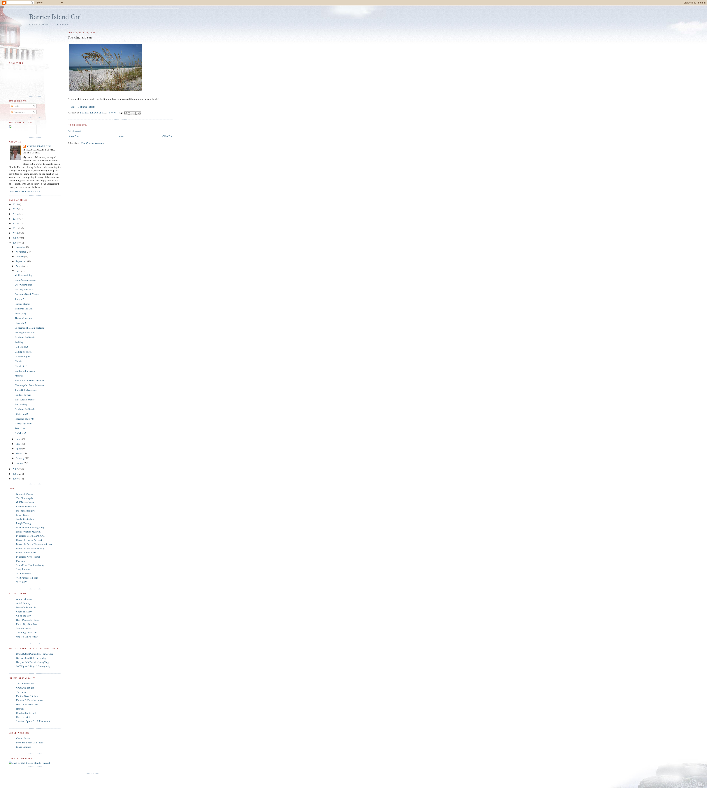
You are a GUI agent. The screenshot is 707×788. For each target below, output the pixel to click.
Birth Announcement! (25, 279)
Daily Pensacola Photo (27, 619)
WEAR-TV (21, 582)
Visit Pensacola (23, 573)
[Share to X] (132, 113)
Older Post (167, 136)
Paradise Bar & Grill (26, 713)
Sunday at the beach (25, 370)
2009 (15, 237)
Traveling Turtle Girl (26, 632)
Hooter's (20, 708)
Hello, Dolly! (21, 347)
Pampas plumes (22, 303)
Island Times (22, 514)
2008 (15, 242)
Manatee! (19, 375)
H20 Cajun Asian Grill (27, 704)
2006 (15, 473)
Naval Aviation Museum (28, 531)
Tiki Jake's (20, 428)
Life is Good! (21, 414)
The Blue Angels (24, 498)
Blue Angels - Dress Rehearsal (30, 385)
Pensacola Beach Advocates (30, 540)
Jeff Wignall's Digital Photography (33, 666)
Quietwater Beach (23, 284)
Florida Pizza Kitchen (27, 696)
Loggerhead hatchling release (29, 327)
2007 (15, 469)
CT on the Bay (23, 615)
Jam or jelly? (21, 313)
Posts (16, 106)
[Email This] (125, 113)
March (19, 453)
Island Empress (23, 746)
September (21, 261)
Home (121, 136)
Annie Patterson (24, 598)
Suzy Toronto (23, 569)
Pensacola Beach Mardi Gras (30, 535)
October (20, 256)
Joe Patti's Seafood (25, 519)
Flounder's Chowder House (29, 700)
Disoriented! (21, 366)
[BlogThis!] (129, 113)
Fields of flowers (23, 394)
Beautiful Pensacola (26, 607)
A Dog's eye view (23, 423)
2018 (15, 204)
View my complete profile (24, 191)
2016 (15, 214)
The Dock (21, 692)
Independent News (25, 510)
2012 (15, 223)
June (18, 439)
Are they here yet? (24, 289)
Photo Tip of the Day (26, 624)
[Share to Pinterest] (139, 113)
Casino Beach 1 (24, 738)
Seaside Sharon (23, 628)
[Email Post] (120, 112)
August (19, 266)
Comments (18, 112)
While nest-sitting (24, 275)
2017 (15, 209)
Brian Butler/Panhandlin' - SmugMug (34, 653)
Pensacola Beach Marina (27, 294)
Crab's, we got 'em (25, 687)
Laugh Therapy (23, 523)
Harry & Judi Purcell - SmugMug (32, 662)
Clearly (18, 361)
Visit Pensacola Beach (27, 577)
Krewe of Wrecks (24, 493)
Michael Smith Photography (30, 527)
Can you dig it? (22, 356)
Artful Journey (23, 603)
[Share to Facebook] (136, 113)
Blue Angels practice (25, 399)
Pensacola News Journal (28, 556)
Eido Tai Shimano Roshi (83, 106)
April (18, 448)
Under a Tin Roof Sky (27, 636)
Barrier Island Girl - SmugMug (31, 658)
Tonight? (19, 299)
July (18, 270)
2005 (15, 478)
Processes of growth (24, 418)
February (20, 458)
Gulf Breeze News (25, 502)
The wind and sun (23, 318)
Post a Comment (74, 130)
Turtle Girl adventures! (26, 390)
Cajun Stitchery (24, 611)
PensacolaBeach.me (26, 552)
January (20, 463)
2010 (15, 233)
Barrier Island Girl (55, 16)
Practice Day (21, 404)
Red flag (19, 342)
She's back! (20, 433)
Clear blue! (20, 323)
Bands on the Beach (25, 337)
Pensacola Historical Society (30, 548)
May (18, 443)
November (21, 251)
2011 (15, 228)
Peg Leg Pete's (23, 717)
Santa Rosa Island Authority (30, 565)
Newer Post (73, 136)
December (21, 246)
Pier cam (20, 561)
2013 (15, 218)
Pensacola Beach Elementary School (34, 544)
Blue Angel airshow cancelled (30, 380)
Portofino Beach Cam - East (29, 742)
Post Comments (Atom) (92, 143)
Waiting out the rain (25, 332)
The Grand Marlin (25, 683)
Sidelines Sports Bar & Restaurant (33, 721)
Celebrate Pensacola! (26, 506)
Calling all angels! (24, 351)
